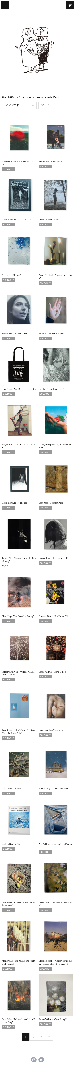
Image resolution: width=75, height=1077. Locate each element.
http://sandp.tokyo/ (41, 1059)
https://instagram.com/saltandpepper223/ (34, 1059)
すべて (45, 105)
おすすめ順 (12, 105)
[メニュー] (5, 5)
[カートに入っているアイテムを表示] (70, 5)
